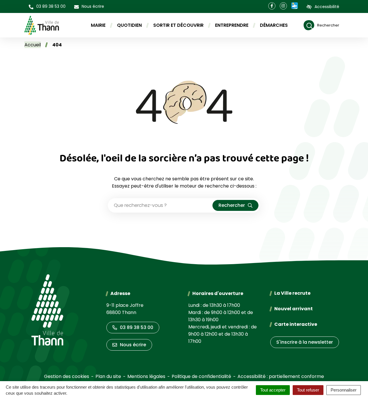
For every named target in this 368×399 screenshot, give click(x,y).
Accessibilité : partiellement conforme (280, 376)
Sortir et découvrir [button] (178, 25)
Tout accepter (272, 389)
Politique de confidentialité (201, 376)
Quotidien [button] (129, 25)
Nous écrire (133, 344)
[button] (47, 6)
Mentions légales (146, 376)
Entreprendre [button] (231, 25)
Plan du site (108, 376)
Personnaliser (343, 389)
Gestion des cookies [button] (66, 376)
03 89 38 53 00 (136, 327)
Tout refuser (308, 389)
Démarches (274, 25)
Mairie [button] (98, 25)
